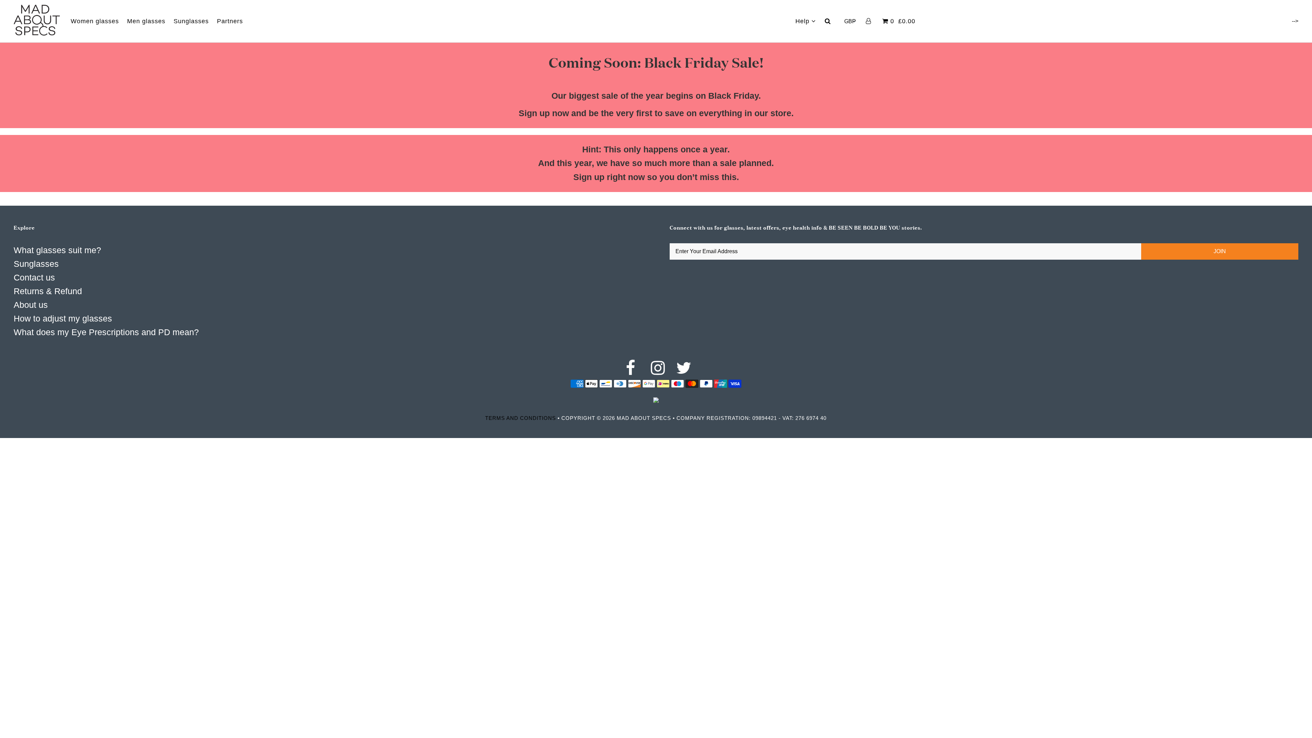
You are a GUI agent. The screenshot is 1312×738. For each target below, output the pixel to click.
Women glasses (95, 21)
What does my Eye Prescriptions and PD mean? (106, 332)
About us (31, 305)
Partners (230, 21)
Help (803, 21)
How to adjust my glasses (63, 318)
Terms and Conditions (520, 418)
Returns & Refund (48, 291)
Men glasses (146, 21)
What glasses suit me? (57, 250)
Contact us (34, 277)
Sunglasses (191, 21)
